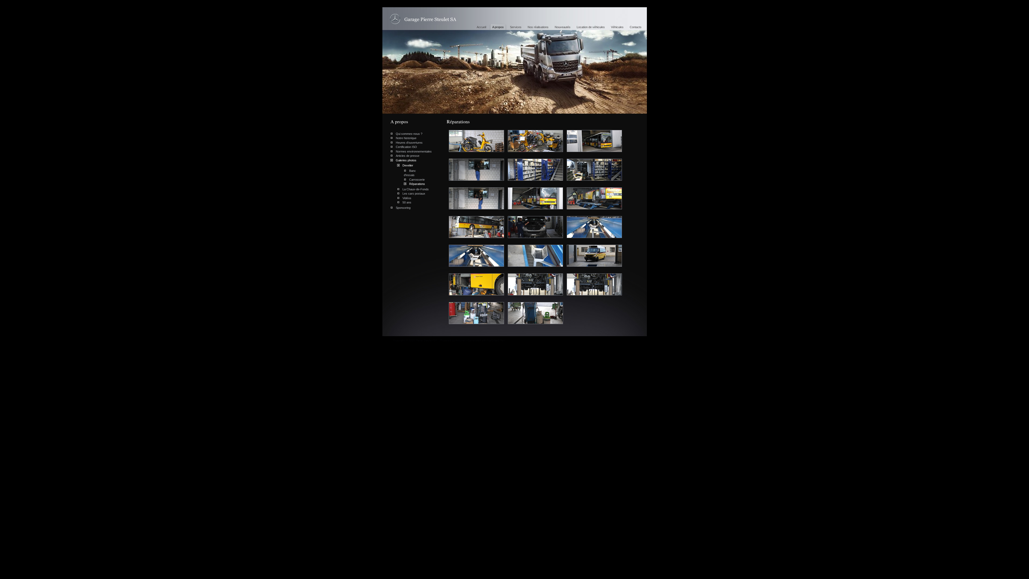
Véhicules (617, 27)
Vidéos (406, 198)
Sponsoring (403, 207)
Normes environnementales (414, 151)
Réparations (423, 19)
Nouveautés (563, 27)
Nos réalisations (538, 27)
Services (515, 27)
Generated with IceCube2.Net (486, 340)
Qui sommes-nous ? (409, 133)
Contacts (636, 27)
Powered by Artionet (452, 340)
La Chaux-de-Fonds (415, 189)
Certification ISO (406, 147)
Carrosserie (417, 179)
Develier (407, 165)
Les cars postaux (413, 193)
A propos (498, 27)
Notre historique (406, 138)
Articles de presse (407, 155)
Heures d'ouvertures (409, 142)
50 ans (406, 202)
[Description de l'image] (479, 132)
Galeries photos (406, 160)
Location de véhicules (591, 27)
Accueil (481, 27)
